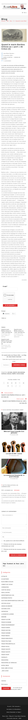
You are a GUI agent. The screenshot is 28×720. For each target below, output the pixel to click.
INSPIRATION (4, 611)
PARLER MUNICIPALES (7, 638)
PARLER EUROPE (5, 627)
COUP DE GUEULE (6, 589)
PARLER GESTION (5, 630)
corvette (15, 372)
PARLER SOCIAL (5, 646)
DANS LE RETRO (7, 57)
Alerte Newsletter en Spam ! (14, 712)
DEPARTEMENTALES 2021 (7, 595)
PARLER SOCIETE (5, 649)
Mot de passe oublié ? (16, 689)
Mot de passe (4, 684)
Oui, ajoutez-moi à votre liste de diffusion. (14, 540)
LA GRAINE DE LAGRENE (7, 614)
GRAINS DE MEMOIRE (6, 606)
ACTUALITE (4, 576)
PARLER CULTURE (5, 619)
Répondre (16, 490)
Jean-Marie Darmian (8, 53)
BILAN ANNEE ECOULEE (7, 581)
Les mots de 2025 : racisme (14, 453)
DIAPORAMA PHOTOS (6, 598)
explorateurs (21, 372)
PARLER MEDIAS (5, 635)
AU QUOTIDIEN (5, 579)
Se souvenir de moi (17, 687)
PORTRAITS (4, 657)
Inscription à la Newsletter (13, 709)
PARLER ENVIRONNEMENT (8, 625)
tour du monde (20, 373)
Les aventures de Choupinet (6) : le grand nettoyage (14, 476)
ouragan (9, 373)
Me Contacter (16, 706)
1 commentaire (7, 60)
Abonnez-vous (19, 365)
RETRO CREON (5, 665)
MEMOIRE (3, 616)
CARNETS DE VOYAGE (7, 584)
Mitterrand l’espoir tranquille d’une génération (14, 432)
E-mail (5, 286)
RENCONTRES (4, 660)
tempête (14, 373)
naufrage (3, 373)
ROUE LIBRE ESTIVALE (7, 668)
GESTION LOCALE (5, 603)
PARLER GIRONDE (5, 633)
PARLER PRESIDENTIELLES (8, 643)
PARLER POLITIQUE (6, 641)
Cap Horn (9, 372)
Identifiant (3, 680)
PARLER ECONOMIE (6, 622)
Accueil (9, 706)
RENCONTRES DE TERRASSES (9, 662)
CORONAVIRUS (5, 587)
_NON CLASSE (5, 670)
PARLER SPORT (5, 654)
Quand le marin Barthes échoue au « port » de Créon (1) (19, 331)
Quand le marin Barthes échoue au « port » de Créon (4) (6, 331)
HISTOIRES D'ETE (5, 608)
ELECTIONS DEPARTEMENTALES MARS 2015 (12, 600)
